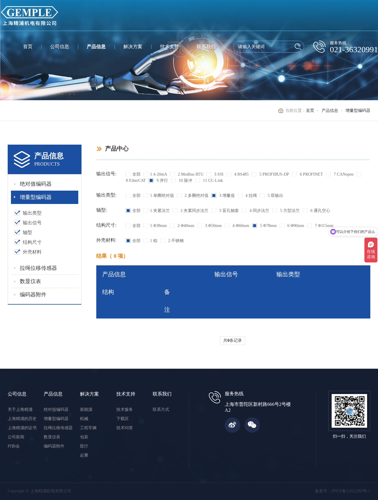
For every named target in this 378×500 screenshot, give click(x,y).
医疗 (84, 446)
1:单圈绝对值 (162, 195)
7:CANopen (343, 174)
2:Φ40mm (185, 225)
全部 (136, 174)
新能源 (86, 409)
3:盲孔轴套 (228, 210)
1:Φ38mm (158, 225)
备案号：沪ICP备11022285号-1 (342, 491)
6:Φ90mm (295, 225)
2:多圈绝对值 (195, 195)
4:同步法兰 (258, 210)
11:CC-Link (212, 180)
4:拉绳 (250, 195)
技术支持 (169, 46)
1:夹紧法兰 (160, 210)
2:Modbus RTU (190, 174)
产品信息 (96, 46)
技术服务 (124, 409)
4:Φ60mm (240, 225)
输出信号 (32, 222)
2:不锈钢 (175, 240)
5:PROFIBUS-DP (273, 174)
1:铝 (153, 240)
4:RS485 (241, 174)
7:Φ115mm (323, 225)
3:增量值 (226, 195)
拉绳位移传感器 (38, 268)
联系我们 (206, 46)
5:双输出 (274, 195)
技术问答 (124, 428)
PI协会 (14, 446)
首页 (27, 46)
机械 (84, 418)
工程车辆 (88, 428)
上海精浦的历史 (22, 418)
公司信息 (59, 46)
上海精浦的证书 (22, 428)
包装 (84, 437)
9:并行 (161, 180)
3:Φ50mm (213, 225)
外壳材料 (32, 251)
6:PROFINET (311, 174)
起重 (84, 455)
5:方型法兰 (289, 210)
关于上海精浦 (20, 409)
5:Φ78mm (268, 225)
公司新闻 (16, 437)
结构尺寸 (32, 242)
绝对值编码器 (36, 184)
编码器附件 (33, 295)
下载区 (122, 418)
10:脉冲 (184, 180)
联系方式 (161, 409)
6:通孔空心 (319, 210)
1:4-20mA (158, 174)
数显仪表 (30, 281)
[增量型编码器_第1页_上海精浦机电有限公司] (29, 15)
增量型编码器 (358, 110)
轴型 (27, 232)
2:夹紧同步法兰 (193, 210)
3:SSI (218, 174)
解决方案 (132, 46)
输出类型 (32, 212)
